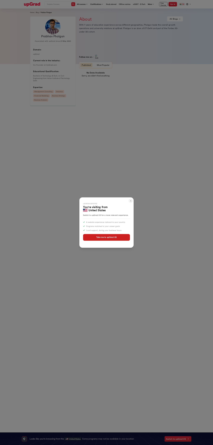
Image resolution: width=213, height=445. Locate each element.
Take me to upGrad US (106, 237)
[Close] (130, 201)
